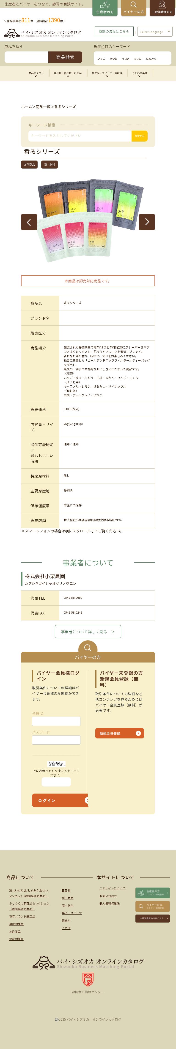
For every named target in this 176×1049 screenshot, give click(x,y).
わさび (138, 58)
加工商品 (67, 898)
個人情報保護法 (109, 903)
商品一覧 (43, 106)
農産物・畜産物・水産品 (68, 73)
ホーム (26, 106)
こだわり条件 (139, 73)
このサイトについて (112, 888)
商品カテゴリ (36, 73)
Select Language (151, 32)
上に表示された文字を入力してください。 (56, 773)
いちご (101, 58)
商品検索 (65, 57)
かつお (113, 58)
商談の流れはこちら (114, 31)
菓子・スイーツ (72, 913)
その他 (66, 928)
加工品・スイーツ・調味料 (107, 73)
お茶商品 (15, 931)
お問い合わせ (108, 896)
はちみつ (151, 58)
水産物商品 (16, 939)
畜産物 (66, 890)
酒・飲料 (67, 905)
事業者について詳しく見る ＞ (88, 631)
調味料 (66, 920)
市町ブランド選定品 (22, 916)
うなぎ (125, 58)
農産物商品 (16, 924)
